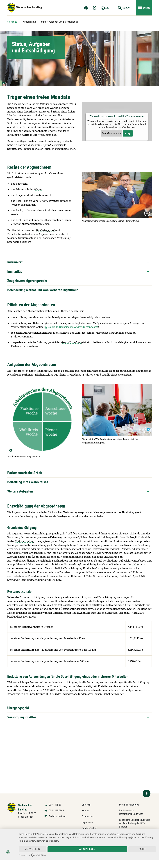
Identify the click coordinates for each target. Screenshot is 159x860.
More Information (111, 133)
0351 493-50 (55, 804)
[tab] (79, 262)
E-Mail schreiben (57, 816)
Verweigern (32, 848)
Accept (127, 133)
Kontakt (86, 810)
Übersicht (86, 804)
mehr (142, 848)
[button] (79, 262)
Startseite (12, 21)
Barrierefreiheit (89, 828)
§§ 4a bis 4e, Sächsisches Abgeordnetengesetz (71, 326)
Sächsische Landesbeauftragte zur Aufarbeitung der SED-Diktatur (134, 823)
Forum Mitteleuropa (129, 804)
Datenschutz (88, 816)
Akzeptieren (87, 848)
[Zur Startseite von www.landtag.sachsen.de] (11, 807)
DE (107, 7)
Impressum (87, 822)
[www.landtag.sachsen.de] (24, 8)
